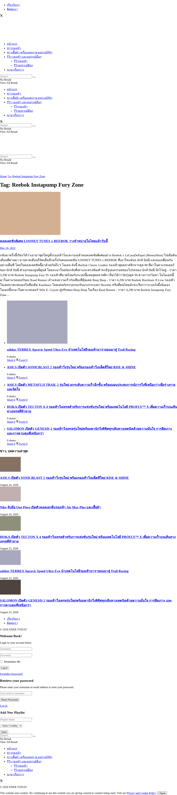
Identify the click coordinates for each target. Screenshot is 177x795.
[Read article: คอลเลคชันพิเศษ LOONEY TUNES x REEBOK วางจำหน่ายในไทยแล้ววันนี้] (88, 214)
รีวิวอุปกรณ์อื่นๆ (23, 65)
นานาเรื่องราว (15, 69)
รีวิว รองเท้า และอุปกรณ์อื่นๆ (24, 56)
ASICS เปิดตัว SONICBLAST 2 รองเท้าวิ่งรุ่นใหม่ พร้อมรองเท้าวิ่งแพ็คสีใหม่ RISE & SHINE (71, 367)
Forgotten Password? (11, 673)
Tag (9, 176)
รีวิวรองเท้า (20, 61)
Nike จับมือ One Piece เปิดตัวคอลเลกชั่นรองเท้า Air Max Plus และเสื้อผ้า (50, 507)
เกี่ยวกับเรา (13, 4)
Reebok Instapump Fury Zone (28, 176)
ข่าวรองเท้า (14, 48)
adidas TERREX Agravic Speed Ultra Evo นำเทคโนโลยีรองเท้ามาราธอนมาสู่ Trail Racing (71, 349)
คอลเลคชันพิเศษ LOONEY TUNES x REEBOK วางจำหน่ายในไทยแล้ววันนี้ (54, 241)
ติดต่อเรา (12, 9)
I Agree (162, 793)
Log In (3, 705)
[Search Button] (34, 77)
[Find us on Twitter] (1, 15)
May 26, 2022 (7, 248)
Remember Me (12, 661)
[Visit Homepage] (10, 37)
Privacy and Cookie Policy (141, 793)
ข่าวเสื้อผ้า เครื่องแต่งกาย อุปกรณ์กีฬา (29, 52)
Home (3, 176)
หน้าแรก (12, 43)
